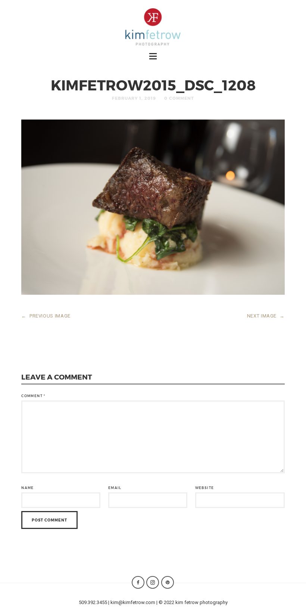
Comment (33, 396)
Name (27, 488)
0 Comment (179, 98)
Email (115, 488)
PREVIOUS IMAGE (46, 316)
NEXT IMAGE (266, 316)
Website (204, 488)
